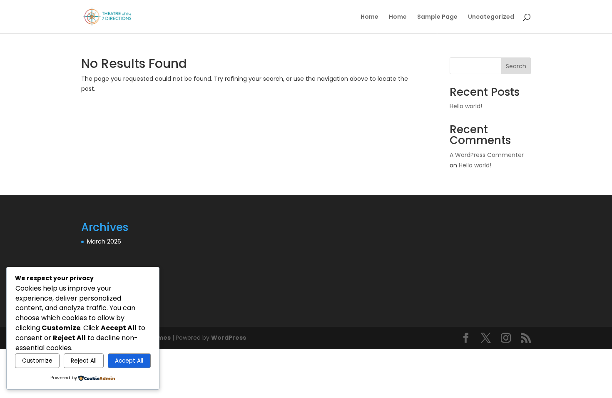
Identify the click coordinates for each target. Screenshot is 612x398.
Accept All (129, 361)
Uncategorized (491, 17)
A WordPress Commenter (487, 155)
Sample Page (437, 17)
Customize (37, 361)
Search (516, 66)
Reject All (84, 361)
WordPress (228, 337)
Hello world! (466, 106)
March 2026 (104, 241)
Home (369, 17)
